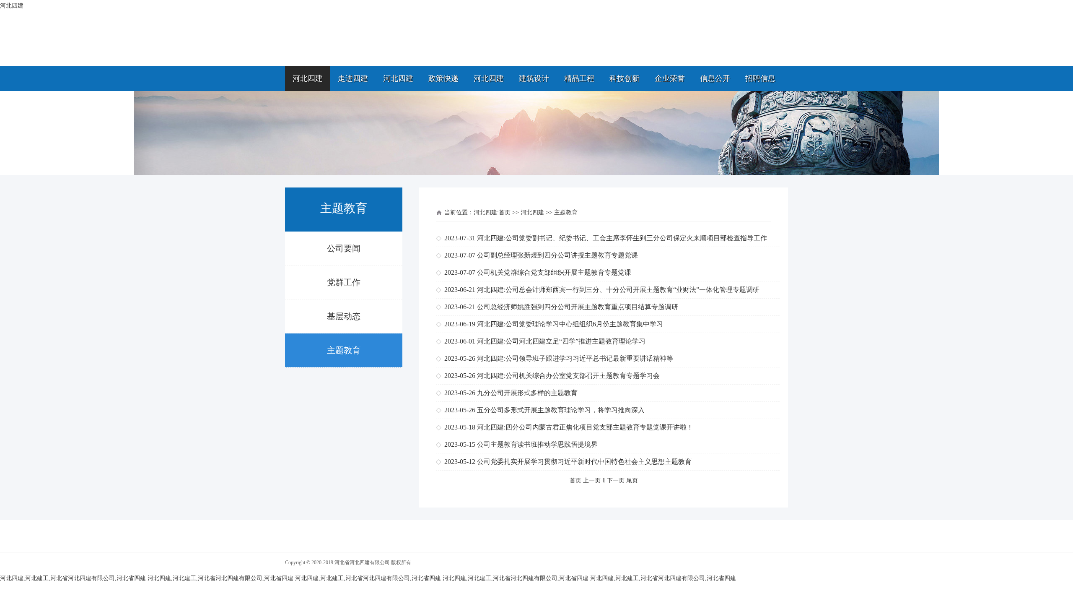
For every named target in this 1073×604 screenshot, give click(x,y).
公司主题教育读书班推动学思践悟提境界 (537, 444)
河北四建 (308, 78)
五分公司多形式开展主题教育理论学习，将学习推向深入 (561, 410)
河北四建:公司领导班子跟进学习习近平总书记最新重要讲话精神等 (575, 358)
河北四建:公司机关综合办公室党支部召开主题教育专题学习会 (568, 375)
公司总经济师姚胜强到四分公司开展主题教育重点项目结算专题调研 (577, 306)
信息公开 (715, 78)
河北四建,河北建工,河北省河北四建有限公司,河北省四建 (73, 578)
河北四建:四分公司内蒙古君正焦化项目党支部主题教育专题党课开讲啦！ (585, 427)
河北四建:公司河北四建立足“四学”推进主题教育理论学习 (561, 341)
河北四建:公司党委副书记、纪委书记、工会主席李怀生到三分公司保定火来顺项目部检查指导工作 (622, 238)
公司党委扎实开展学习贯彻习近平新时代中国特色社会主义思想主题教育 (584, 461)
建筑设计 (534, 78)
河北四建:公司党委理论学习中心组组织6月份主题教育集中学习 (570, 324)
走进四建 (353, 78)
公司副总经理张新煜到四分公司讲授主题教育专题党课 (557, 255)
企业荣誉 (670, 78)
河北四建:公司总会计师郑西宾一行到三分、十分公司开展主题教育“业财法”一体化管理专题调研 (618, 289)
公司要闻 (343, 248)
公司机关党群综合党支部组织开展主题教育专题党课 (554, 272)
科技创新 (624, 78)
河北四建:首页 (492, 212)
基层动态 (343, 316)
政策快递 (443, 78)
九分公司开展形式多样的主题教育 (527, 392)
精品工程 (579, 78)
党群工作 (343, 282)
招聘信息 (760, 78)
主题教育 (343, 350)
